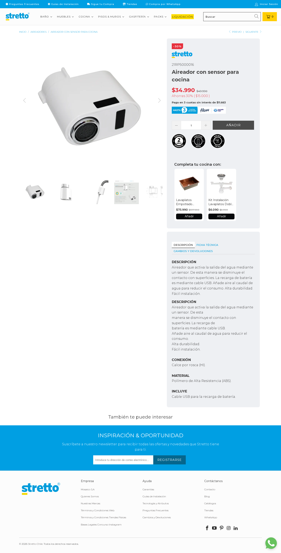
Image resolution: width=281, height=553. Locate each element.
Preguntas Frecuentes (23, 4)
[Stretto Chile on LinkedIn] (236, 528)
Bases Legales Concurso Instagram (101, 524)
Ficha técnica (207, 244)
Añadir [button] (189, 216)
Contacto (209, 489)
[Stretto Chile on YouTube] (214, 528)
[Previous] (25, 105)
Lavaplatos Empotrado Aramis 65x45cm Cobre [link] (187, 202)
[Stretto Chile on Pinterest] (221, 528)
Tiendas (131, 4)
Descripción (183, 244)
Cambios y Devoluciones (193, 251)
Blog (207, 496)
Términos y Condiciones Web (97, 510)
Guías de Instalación (64, 4)
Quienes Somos (90, 496)
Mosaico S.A (87, 489)
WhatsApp (210, 517)
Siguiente (252, 31)
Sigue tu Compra (102, 4)
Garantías (148, 489)
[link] (189, 183)
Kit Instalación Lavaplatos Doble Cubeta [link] (220, 202)
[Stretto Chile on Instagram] (229, 528)
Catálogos (210, 503)
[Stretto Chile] (17, 16)
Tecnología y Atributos (156, 503)
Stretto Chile (35, 543)
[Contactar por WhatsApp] (271, 543)
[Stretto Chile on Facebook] (207, 528)
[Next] (159, 105)
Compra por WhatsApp (164, 4)
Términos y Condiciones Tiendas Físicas (103, 517)
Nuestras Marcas (90, 503)
